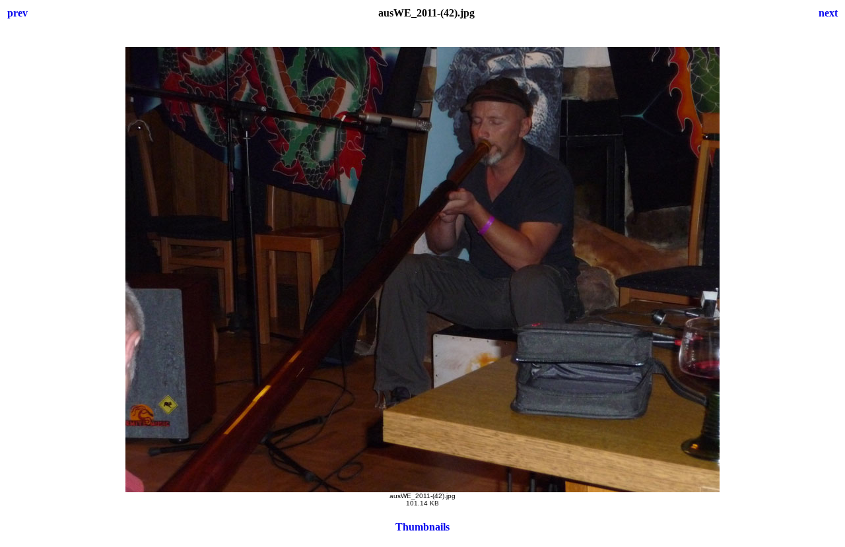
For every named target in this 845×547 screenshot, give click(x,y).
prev (17, 12)
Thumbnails (422, 526)
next (828, 12)
